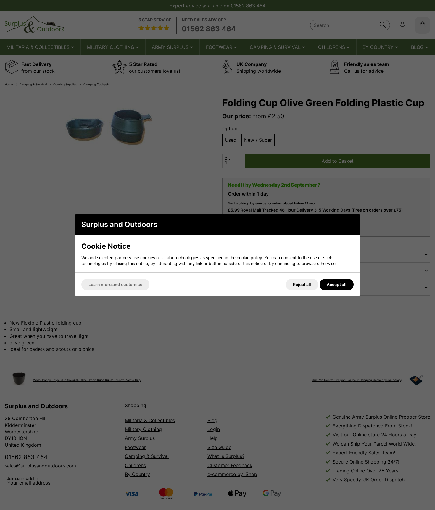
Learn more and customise (115, 284)
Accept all (337, 284)
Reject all (302, 284)
